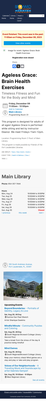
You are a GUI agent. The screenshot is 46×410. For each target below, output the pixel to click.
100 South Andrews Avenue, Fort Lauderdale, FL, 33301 (20, 265)
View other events (23, 43)
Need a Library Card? (20, 18)
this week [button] (23, 213)
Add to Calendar (16, 109)
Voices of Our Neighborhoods (22, 368)
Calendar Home (5, 17)
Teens (13, 152)
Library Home (13, 17)
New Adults (20, 152)
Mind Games (11, 348)
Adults (28, 152)
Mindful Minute (23, 327)
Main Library (15, 112)
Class (27, 155)
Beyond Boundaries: (21, 309)
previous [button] (6, 213)
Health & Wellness (18, 155)
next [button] (41, 213)
